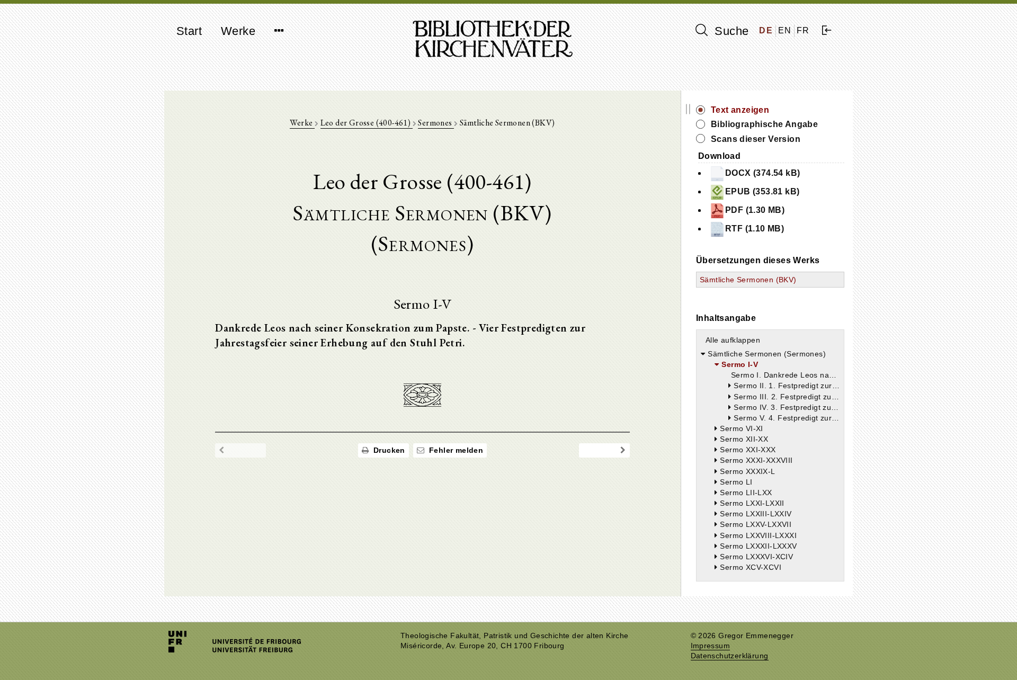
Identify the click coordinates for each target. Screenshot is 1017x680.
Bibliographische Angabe (764, 124)
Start (189, 31)
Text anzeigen (740, 109)
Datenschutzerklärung (730, 656)
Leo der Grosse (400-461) (366, 122)
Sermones (436, 122)
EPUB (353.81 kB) (762, 191)
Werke (238, 31)
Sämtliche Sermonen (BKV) (748, 279)
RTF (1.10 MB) (754, 228)
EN (785, 30)
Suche (729, 31)
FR (803, 30)
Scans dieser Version (755, 139)
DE (766, 30)
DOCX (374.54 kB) (762, 172)
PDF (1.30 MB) (754, 209)
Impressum (710, 646)
